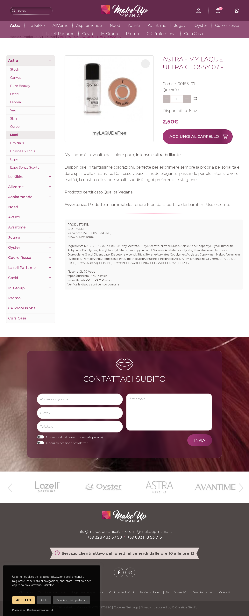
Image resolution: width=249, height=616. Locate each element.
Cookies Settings (126, 607)
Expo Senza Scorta (24, 167)
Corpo (15, 127)
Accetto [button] (23, 600)
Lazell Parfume (60, 33)
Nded (115, 25)
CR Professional (161, 33)
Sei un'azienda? (176, 592)
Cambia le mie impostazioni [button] (71, 600)
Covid (87, 33)
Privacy (146, 607)
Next (239, 486)
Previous (9, 486)
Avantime (157, 25)
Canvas (15, 78)
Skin (13, 118)
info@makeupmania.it (98, 531)
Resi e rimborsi (150, 592)
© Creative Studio (184, 607)
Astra (15, 25)
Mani (14, 135)
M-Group (109, 33)
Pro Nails (17, 143)
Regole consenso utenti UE (40, 610)
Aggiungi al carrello (194, 136)
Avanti (134, 25)
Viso (13, 110)
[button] (145, 63)
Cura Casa (193, 33)
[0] (218, 11)
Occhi (14, 94)
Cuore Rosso (227, 25)
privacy (97, 437)
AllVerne (60, 25)
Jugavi (180, 25)
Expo (14, 159)
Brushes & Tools (22, 151)
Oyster (201, 25)
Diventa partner (202, 592)
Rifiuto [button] (43, 600)
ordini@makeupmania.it (148, 531)
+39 (104, 537)
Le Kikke (36, 25)
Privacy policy (18, 610)
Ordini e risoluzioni (121, 592)
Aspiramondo (89, 25)
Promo (132, 33)
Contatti (224, 592)
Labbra (15, 102)
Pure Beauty (20, 86)
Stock (14, 69)
